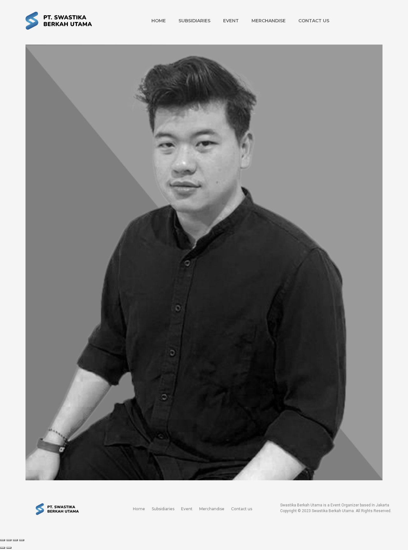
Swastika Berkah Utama (333, 511)
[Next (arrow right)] (8, 548)
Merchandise (268, 21)
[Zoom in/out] (21, 540)
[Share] (8, 540)
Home (158, 21)
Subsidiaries (194, 21)
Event (231, 21)
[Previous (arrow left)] (2, 548)
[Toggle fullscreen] (15, 540)
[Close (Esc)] (2, 540)
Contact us (313, 21)
